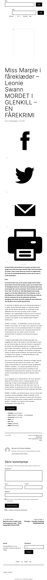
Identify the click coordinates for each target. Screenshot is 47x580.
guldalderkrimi (35, 438)
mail (6, 550)
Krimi (41, 435)
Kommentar (8, 468)
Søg (30, 16)
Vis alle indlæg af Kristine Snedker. (20, 453)
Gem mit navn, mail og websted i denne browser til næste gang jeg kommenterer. (22, 500)
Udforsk (11, 16)
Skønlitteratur (39, 437)
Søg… (6, 1)
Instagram (10, 572)
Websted (7, 491)
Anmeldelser (36, 435)
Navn (6, 484)
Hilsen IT (31, 579)
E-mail (27, 484)
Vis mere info (11, 408)
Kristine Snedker (13, 121)
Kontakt (25, 16)
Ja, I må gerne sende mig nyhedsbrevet (16, 510)
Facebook (5, 572)
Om (18, 16)
